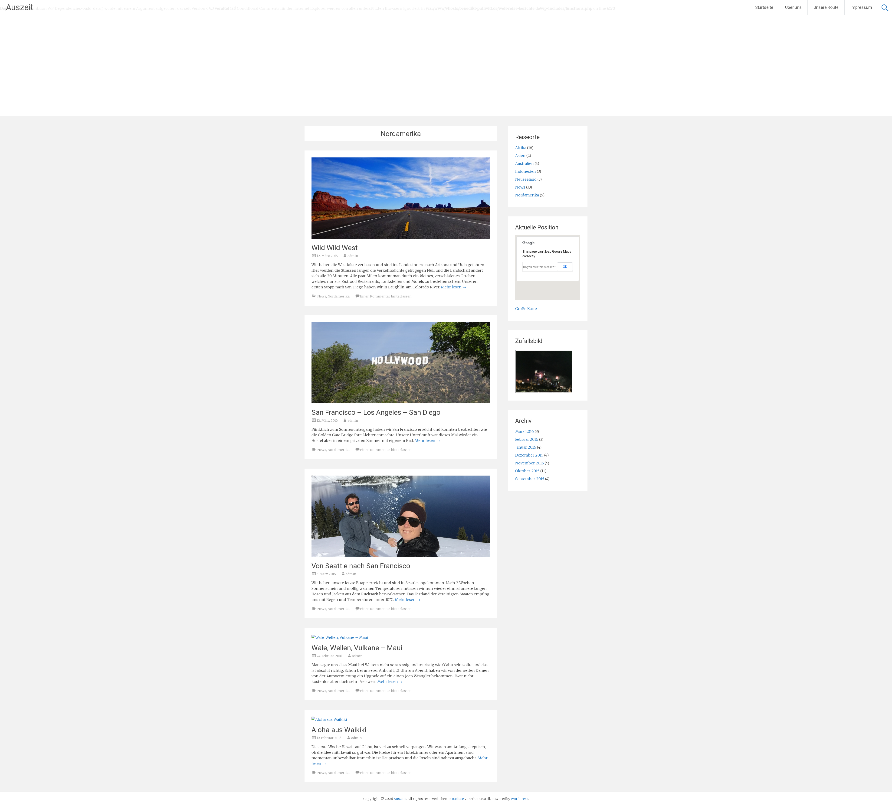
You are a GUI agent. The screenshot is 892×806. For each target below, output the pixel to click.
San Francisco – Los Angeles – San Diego (376, 412)
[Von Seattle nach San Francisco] (401, 555)
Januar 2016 (525, 447)
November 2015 (529, 463)
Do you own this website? (539, 267)
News (321, 296)
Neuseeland (526, 179)
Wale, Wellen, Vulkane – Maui (357, 648)
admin (353, 256)
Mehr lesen (453, 287)
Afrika (520, 147)
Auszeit (19, 7)
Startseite (764, 7)
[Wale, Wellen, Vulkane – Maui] (340, 637)
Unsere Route (826, 7)
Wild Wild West (335, 248)
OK (565, 267)
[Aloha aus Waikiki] (329, 719)
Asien (520, 155)
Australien (524, 163)
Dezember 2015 (529, 455)
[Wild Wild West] (401, 237)
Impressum (861, 7)
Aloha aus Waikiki (339, 730)
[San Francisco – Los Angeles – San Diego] (401, 402)
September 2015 (529, 478)
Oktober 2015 (527, 471)
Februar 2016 (526, 439)
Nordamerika (339, 296)
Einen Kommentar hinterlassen (385, 296)
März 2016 (524, 431)
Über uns (793, 7)
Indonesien (525, 171)
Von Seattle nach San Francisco (361, 566)
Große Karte (526, 308)
